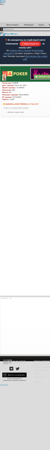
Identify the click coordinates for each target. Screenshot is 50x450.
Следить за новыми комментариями (16, 108)
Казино (41, 25)
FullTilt (35, 104)
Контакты (37, 382)
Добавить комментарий (16, 112)
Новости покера (40, 370)
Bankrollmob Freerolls (17, 104)
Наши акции (38, 377)
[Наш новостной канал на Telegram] (11, 369)
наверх (10, 298)
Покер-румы (29, 25)
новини (13, 50)
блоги (20, 50)
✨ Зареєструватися (30, 44)
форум (28, 50)
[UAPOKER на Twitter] (18, 369)
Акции (36, 373)
